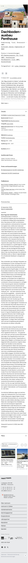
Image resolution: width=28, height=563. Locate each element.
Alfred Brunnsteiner (14, 121)
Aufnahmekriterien (6, 509)
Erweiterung (9, 135)
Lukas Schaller (20, 66)
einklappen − (4, 426)
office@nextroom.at (6, 490)
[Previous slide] (2, 16)
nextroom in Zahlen (7, 506)
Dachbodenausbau (10, 138)
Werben (3, 526)
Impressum (3, 554)
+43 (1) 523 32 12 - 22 (8, 489)
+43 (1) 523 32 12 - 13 (8, 487)
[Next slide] (26, 16)
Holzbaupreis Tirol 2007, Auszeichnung (10, 173)
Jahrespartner (5, 519)
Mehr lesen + (14, 99)
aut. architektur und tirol (15, 78)
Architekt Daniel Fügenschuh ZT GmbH (16, 115)
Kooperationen (5, 516)
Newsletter (4, 522)
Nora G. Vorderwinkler (7, 209)
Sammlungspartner (6, 513)
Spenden (3, 529)
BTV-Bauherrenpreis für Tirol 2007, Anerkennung (12, 170)
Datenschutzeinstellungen (8, 556)
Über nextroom (5, 503)
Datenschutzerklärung (13, 554)
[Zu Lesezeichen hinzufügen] (2, 73)
